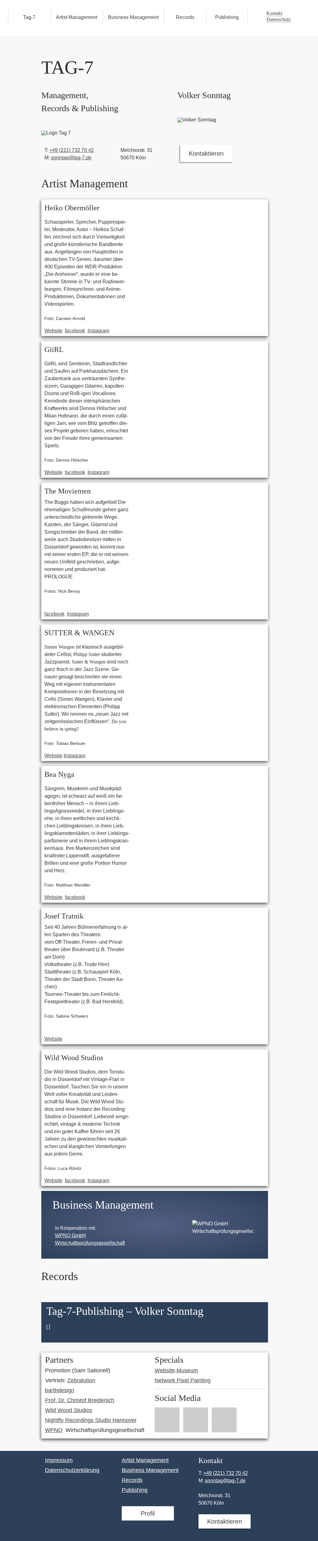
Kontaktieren (206, 153)
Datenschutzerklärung (72, 1470)
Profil (148, 1513)
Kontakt (274, 13)
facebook (75, 330)
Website (53, 330)
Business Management (133, 17)
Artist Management (76, 17)
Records (185, 17)
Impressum (59, 1460)
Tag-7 (29, 17)
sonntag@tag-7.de (71, 157)
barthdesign (59, 1390)
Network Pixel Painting (183, 1380)
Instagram (98, 330)
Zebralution (81, 1380)
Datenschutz (278, 19)
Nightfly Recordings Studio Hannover (91, 1420)
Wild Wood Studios (68, 1410)
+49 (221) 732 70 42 (71, 150)
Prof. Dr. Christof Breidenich (79, 1400)
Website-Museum (176, 1370)
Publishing (227, 17)
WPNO (53, 1430)
